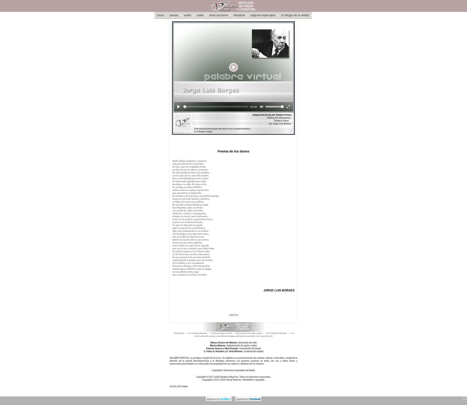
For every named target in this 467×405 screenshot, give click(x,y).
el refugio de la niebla (295, 15)
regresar (233, 314)
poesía (174, 15)
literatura (239, 15)
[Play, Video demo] (179, 107)
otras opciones (218, 15)
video (200, 15)
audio (187, 15)
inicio (160, 15)
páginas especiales (263, 15)
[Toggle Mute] (262, 107)
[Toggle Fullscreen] (288, 107)
